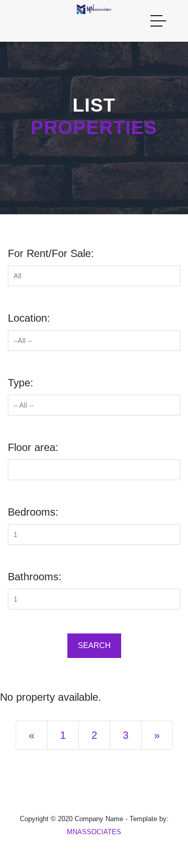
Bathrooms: (35, 576)
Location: (29, 318)
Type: (20, 382)
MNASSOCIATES (94, 832)
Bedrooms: (33, 512)
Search (94, 645)
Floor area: (33, 447)
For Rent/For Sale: (51, 253)
